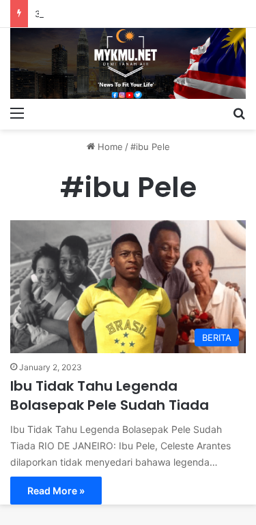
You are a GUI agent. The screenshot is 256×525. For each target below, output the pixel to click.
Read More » (56, 490)
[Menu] (17, 112)
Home (109, 146)
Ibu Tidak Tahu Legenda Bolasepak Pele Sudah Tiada (109, 395)
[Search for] (239, 112)
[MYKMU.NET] (128, 63)
